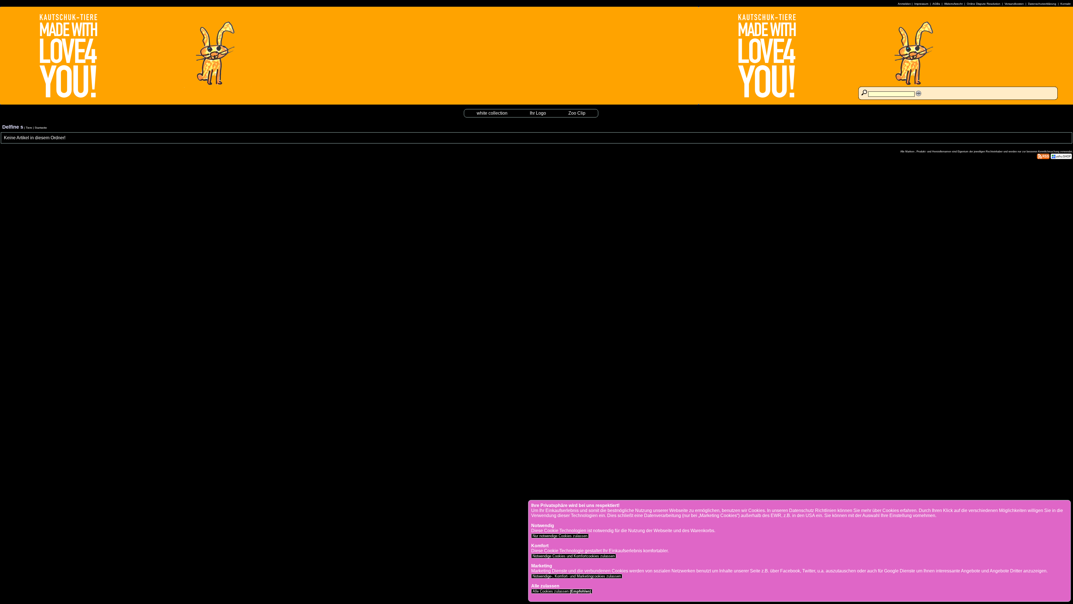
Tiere (29, 127)
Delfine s (12, 127)
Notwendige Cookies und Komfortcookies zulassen (573, 556)
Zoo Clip (576, 113)
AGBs (936, 3)
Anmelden (904, 3)
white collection (492, 113)
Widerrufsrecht (953, 3)
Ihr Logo (538, 113)
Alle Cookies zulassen (561, 591)
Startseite (41, 127)
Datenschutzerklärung (1042, 3)
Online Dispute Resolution (983, 3)
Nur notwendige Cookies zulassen (559, 536)
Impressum (921, 3)
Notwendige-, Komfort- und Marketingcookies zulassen (576, 576)
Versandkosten (1014, 3)
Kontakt (1065, 3)
